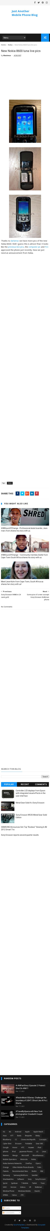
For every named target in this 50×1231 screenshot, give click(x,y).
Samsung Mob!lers (21, 1175)
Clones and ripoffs (28, 1139)
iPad (39, 1147)
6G (10, 1132)
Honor (14, 1147)
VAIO (5, 1187)
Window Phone (8, 1191)
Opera (38, 1163)
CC (16, 1139)
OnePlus (28, 1163)
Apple (27, 1132)
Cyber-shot (7, 1143)
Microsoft (25, 1155)
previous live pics (16, 246)
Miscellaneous (38, 1155)
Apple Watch (38, 1132)
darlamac (15, 240)
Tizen (43, 1183)
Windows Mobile (24, 1191)
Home (3, 45)
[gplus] (25, 1220)
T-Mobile (24, 1183)
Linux (44, 1151)
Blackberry (7, 1139)
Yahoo (14, 1195)
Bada (19, 1135)
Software (20, 1179)
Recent (25, 784)
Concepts (42, 1139)
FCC (46, 246)
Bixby (38, 1135)
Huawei (31, 1147)
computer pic (35, 246)
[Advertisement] (25, 79)
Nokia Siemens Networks (12, 1163)
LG (37, 1151)
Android (18, 1132)
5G (4, 1132)
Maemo (6, 1155)
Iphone (5, 1151)
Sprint (5, 1183)
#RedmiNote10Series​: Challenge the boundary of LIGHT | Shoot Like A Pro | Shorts (31, 1100)
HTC (22, 1147)
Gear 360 (39, 1143)
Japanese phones (25, 1151)
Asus (5, 1135)
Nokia (10, 45)
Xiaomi (37, 1191)
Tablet (34, 1183)
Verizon (13, 1187)
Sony (29, 1179)
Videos (22, 1187)
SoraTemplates (19, 1225)
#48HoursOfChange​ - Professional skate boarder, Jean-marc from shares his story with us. (24, 529)
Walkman (38, 1187)
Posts (7, 1208)
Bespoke (28, 1135)
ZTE (22, 1195)
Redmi (34, 1171)
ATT (11, 1135)
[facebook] (35, 2)
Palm (39, 1167)
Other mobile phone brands (23, 1167)
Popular (9, 784)
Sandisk (34, 1175)
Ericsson (18, 1143)
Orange (6, 1167)
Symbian (14, 1183)
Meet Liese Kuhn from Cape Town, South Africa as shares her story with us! (22, 583)
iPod (14, 1151)
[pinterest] (43, 2)
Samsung (6, 1175)
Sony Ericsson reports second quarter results (20, 835)
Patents (6, 1171)
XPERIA (5, 1195)
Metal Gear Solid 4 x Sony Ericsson (30, 803)
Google (6, 1147)
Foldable (28, 1143)
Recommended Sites (20, 1171)
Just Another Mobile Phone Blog (25, 13)
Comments (41, 784)
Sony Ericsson (40, 1179)
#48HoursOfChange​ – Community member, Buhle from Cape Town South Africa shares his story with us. (24, 556)
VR (30, 1187)
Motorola (23, 1159)
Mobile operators (10, 1159)
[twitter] (39, 2)
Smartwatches (8, 1179)
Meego (15, 1155)
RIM (41, 1171)
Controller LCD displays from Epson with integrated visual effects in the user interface (30, 793)
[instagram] (47, 2)
